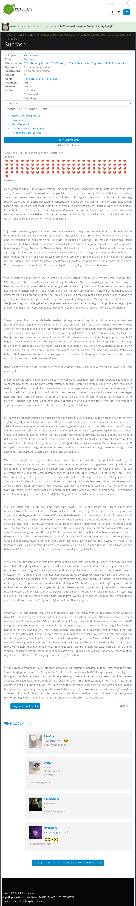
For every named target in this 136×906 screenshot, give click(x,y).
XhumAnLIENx (32, 55)
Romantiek (51, 78)
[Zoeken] (127, 3)
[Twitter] (118, 11)
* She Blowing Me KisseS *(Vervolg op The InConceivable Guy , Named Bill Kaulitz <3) (84, 34)
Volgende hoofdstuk (25, 706)
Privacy (40, 901)
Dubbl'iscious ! (20, 124)
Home (8, 34)
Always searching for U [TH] (28, 115)
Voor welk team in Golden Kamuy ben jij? (88, 26)
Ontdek (18, 34)
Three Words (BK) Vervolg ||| (29, 132)
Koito (13, 26)
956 (26, 86)
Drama (40, 78)
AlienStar (49, 736)
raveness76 (50, 827)
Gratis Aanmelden (68, 139)
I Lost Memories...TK (23, 120)
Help (15, 901)
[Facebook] (112, 11)
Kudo (126, 706)
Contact (6, 901)
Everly (47, 762)
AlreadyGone (52, 799)
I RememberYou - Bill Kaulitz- (29, 128)
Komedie (29, 78)
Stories (29, 34)
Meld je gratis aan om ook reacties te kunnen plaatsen (68, 862)
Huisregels (27, 901)
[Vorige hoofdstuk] (7, 706)
